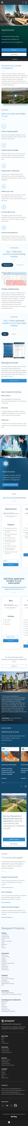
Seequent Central (5, 1009)
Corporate (3, 1074)
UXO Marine (4, 980)
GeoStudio (4, 964)
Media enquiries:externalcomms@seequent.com (12, 1094)
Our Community (5, 1050)
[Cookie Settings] (9, 1122)
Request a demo (14, 380)
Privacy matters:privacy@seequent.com (10, 1092)
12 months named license (10, 516)
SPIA (2, 985)
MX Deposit (4, 944)
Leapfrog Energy (5, 938)
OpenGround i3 (7, 265)
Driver (2, 946)
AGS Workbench (5, 982)
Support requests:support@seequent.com (11, 1088)
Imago (3, 942)
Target (3, 939)
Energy (3, 1041)
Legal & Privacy (5, 1077)
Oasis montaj (4, 977)
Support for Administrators (7, 1065)
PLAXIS (3, 958)
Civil (2, 1039)
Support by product (6, 1059)
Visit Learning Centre (7, 887)
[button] (25, 786)
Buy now (14, 50)
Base (5, 334)
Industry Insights (5, 1049)
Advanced (14, 334)
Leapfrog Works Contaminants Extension (11, 994)
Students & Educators (6, 1052)
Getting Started (4, 1061)
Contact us (14, 666)
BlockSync (3, 1003)
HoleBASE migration (14, 839)
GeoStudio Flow (5, 969)
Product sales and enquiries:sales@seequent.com (13, 1090)
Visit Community (5, 902)
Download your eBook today (10, 484)
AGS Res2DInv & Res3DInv (7, 983)
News (2, 1076)
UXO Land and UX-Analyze (7, 978)
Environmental (4, 1043)
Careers (3, 1072)
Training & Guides (5, 1063)
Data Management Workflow (8, 1011)
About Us (3, 1070)
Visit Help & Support (6, 917)
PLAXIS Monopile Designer (7, 963)
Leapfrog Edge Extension (7, 992)
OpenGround (4, 955)
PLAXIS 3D (4, 961)
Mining (3, 1038)
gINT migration (14, 843)
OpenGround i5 (20, 265)
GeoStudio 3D (4, 968)
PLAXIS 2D (4, 960)
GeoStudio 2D (4, 966)
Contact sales (14, 54)
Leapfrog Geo (4, 934)
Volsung (3, 947)
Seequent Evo (4, 1001)
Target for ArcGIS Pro (6, 941)
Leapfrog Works (5, 936)
